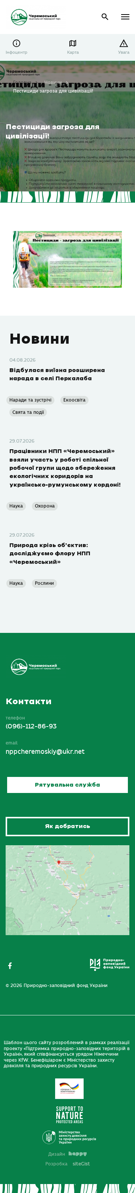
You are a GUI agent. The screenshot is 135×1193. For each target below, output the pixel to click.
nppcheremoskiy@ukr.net (45, 752)
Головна (22, 82)
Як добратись (67, 826)
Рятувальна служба (67, 785)
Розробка (67, 1164)
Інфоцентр (16, 52)
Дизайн (56, 1154)
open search (105, 17)
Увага (123, 52)
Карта (73, 52)
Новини (53, 82)
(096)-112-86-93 (31, 726)
